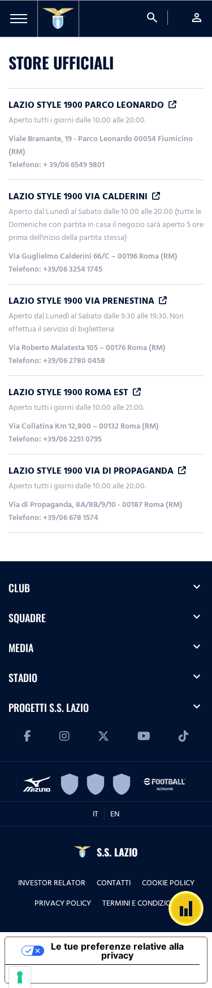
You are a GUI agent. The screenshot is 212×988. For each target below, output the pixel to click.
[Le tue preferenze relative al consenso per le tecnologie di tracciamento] (20, 977)
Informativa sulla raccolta (69, 974)
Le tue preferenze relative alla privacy (117, 951)
